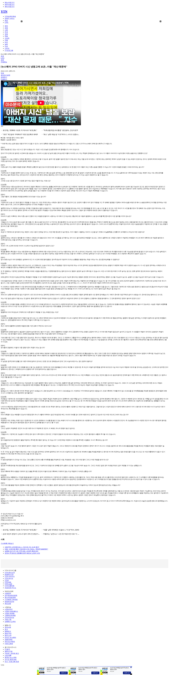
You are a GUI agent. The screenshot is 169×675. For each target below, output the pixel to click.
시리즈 (7, 48)
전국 (6, 32)
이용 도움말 (9, 643)
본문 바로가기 (9, 4)
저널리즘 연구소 (10, 588)
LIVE (6, 22)
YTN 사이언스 (10, 576)
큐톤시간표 (9, 651)
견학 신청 (8, 619)
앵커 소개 (8, 635)
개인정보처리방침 (11, 595)
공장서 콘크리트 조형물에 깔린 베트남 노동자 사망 (22, 553)
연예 (6, 40)
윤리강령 (8, 603)
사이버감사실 (9, 617)
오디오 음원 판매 (10, 659)
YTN (4, 11)
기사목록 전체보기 (7, 543)
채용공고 (8, 631)
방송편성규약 (9, 601)
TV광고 (7, 649)
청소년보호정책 (10, 597)
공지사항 (8, 627)
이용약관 (8, 593)
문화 (6, 36)
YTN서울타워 (9, 586)
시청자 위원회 (9, 613)
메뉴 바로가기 (9, 2)
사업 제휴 (8, 655)
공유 (2, 60)
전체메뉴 (4, 62)
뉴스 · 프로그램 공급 (12, 661)
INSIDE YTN (9, 574)
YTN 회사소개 (10, 572)
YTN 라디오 (9, 578)
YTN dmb (8, 582)
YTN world (8, 584)
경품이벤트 (9, 639)
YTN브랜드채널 (10, 16)
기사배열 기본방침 (11, 599)
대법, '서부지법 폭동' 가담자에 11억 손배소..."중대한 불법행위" (26, 549)
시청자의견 (9, 609)
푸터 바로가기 (9, 6)
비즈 (6, 42)
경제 (6, 28)
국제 (6, 34)
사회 (6, 30)
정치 (6, 26)
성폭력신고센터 (10, 621)
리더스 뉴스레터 (10, 637)
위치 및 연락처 (10, 641)
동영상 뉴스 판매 (10, 657)
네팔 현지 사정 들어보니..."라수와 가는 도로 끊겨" (22, 547)
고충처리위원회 (10, 615)
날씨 (6, 44)
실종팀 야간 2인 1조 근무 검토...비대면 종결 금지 (21, 551)
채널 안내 (8, 633)
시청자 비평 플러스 (11, 611)
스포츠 (7, 38)
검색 (2, 56)
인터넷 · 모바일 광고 (12, 653)
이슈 (6, 46)
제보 (6, 20)
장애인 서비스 (9, 18)
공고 (6, 629)
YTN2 (7, 580)
